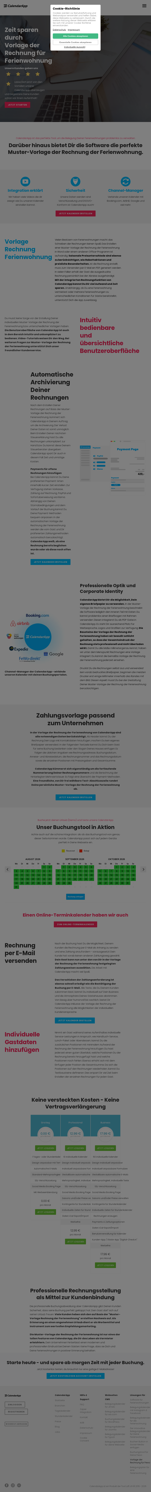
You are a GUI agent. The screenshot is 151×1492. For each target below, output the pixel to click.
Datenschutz (59, 30)
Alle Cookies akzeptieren (75, 36)
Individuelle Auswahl (74, 47)
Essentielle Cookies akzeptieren (75, 42)
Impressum (74, 30)
